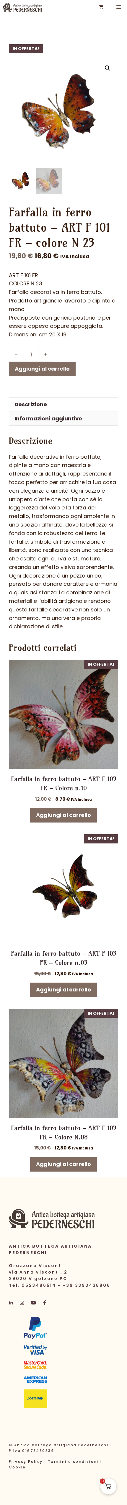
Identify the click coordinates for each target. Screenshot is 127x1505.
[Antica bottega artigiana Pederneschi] (22, 7)
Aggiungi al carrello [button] (63, 815)
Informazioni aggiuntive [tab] (48, 418)
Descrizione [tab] (30, 404)
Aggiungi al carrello (42, 368)
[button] (107, 68)
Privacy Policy (26, 1461)
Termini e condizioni (73, 1461)
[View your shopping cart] (101, 7)
